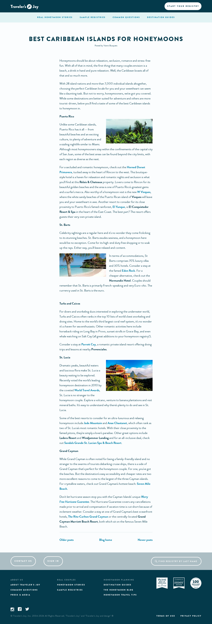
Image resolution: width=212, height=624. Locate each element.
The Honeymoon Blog (118, 590)
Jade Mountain (93, 423)
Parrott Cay (88, 344)
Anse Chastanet (117, 423)
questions (126, 17)
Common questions (24, 590)
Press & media (20, 594)
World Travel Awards (86, 390)
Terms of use (165, 616)
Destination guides (117, 584)
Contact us (23, 561)
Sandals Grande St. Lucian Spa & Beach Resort (92, 443)
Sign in (53, 561)
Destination (161, 17)
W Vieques (143, 192)
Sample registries (70, 590)
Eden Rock (128, 270)
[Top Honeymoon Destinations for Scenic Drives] (145, 540)
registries (93, 17)
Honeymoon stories (71, 584)
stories (55, 17)
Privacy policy (190, 616)
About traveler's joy (25, 584)
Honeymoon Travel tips (120, 594)
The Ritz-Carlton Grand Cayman (88, 516)
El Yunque (119, 207)
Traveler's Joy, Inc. (22, 615)
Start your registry (183, 6)
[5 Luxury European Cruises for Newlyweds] (66, 540)
